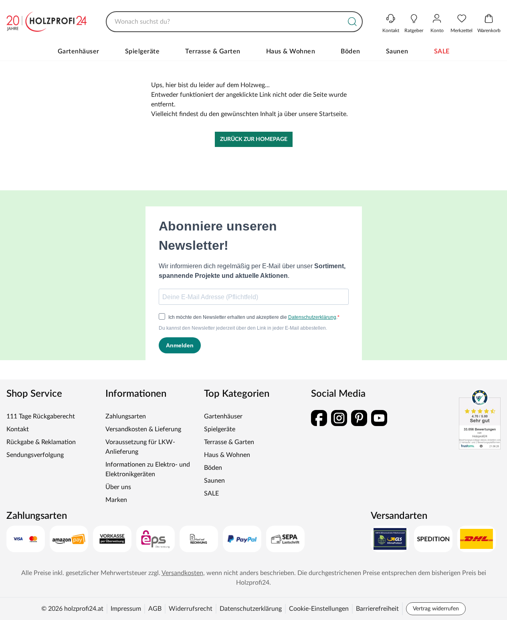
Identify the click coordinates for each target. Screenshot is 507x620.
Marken (116, 500)
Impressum (126, 609)
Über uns (118, 487)
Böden (350, 51)
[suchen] (352, 22)
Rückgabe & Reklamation (41, 442)
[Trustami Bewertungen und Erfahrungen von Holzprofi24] (480, 419)
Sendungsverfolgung (35, 455)
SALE (442, 51)
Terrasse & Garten (212, 51)
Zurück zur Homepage (253, 139)
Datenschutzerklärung (251, 609)
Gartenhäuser (78, 51)
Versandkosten (182, 573)
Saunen (397, 51)
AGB (155, 609)
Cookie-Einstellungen (319, 609)
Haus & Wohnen (290, 51)
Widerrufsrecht (190, 609)
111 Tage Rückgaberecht (40, 416)
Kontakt (17, 429)
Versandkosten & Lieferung (143, 429)
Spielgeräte (142, 51)
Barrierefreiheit (377, 609)
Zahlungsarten (125, 416)
